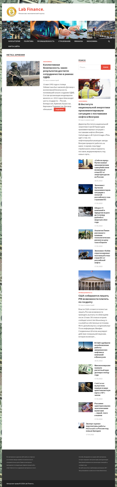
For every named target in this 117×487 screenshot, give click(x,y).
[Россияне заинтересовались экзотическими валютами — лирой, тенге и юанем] (85, 411)
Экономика (92, 41)
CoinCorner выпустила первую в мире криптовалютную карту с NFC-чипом (102, 389)
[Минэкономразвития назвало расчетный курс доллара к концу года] (85, 373)
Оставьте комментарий (51, 80)
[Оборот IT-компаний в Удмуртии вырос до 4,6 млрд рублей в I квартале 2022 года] (85, 216)
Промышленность (45, 41)
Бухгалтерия (14, 41)
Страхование (64, 41)
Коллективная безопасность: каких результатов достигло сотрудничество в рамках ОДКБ (58, 70)
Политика (28, 41)
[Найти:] (94, 67)
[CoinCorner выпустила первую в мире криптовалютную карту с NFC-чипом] (85, 391)
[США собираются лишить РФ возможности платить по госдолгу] (94, 290)
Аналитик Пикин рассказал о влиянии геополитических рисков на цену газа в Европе (102, 236)
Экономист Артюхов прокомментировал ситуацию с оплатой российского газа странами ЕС (103, 192)
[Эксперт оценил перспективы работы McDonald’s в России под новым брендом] (81, 427)
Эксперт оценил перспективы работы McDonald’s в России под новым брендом (97, 427)
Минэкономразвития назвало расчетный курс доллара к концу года (103, 370)
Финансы (78, 41)
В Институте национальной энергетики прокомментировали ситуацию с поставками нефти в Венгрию (94, 110)
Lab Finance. (31, 9)
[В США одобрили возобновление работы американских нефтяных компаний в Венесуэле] (85, 351)
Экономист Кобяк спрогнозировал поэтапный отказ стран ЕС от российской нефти (102, 257)
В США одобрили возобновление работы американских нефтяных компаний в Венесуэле (102, 350)
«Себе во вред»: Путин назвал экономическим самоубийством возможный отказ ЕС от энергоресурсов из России (101, 168)
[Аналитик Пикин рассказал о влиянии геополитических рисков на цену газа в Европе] (85, 238)
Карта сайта (14, 46)
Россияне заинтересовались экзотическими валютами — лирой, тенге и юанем (103, 409)
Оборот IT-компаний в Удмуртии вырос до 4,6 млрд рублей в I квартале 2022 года (102, 215)
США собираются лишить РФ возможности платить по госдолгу (93, 298)
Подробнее (60, 109)
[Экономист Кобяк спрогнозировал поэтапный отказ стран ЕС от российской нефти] (85, 259)
